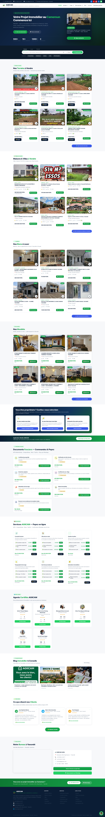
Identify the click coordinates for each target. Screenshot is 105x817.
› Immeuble (46, 801)
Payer (34, 542)
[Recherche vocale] (63, 52)
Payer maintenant (45, 509)
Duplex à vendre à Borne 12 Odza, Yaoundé (78, 216)
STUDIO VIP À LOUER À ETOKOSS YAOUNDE (51, 269)
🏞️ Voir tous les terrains (82, 145)
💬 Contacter (33, 103)
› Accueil (77, 793)
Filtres (69, 52)
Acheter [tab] (25, 49)
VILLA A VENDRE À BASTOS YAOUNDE (23, 216)
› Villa (45, 797)
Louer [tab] (31, 49)
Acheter (65, 5)
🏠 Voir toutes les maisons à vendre (81, 231)
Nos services (78, 5)
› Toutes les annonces (79, 795)
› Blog (76, 797)
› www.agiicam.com (79, 803)
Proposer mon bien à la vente (27, 428)
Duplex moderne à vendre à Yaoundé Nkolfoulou (79, 184)
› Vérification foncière (64, 793)
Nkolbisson (38, 55)
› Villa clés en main (63, 799)
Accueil (60, 5)
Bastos (45, 55)
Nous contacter (35, 32)
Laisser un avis (53, 729)
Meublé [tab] (38, 49)
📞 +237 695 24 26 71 (74, 782)
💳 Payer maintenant (44, 465)
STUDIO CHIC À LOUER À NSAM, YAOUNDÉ (78, 301)
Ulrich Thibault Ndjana (22, 611)
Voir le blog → (87, 662)
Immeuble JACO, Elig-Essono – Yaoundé (45, 1)
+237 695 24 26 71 (8, 1)
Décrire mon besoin (77, 428)
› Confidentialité (78, 801)
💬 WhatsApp (22, 621)
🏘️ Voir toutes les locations (81, 316)
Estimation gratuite (97, 5)
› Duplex (46, 799)
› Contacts (77, 799)
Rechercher (78, 52)
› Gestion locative (63, 801)
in (98, 1)
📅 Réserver (33, 361)
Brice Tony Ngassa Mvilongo (82, 611)
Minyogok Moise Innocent (62, 611)
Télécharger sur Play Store (84, 438)
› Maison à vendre (48, 795)
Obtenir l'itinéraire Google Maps (73, 768)
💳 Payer (18, 104)
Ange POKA (22, 636)
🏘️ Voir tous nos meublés (82, 399)
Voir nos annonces (21, 32)
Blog (85, 5)
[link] (25, 90)
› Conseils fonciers (63, 795)
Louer (71, 5)
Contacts (90, 5)
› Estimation (62, 803)
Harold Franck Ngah (42, 636)
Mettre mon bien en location (52, 428)
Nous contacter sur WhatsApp (73, 773)
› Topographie (62, 797)
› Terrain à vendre (48, 793)
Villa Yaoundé (56, 55)
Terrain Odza (30, 55)
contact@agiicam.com (29, 1)
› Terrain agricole (47, 803)
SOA (50, 55)
